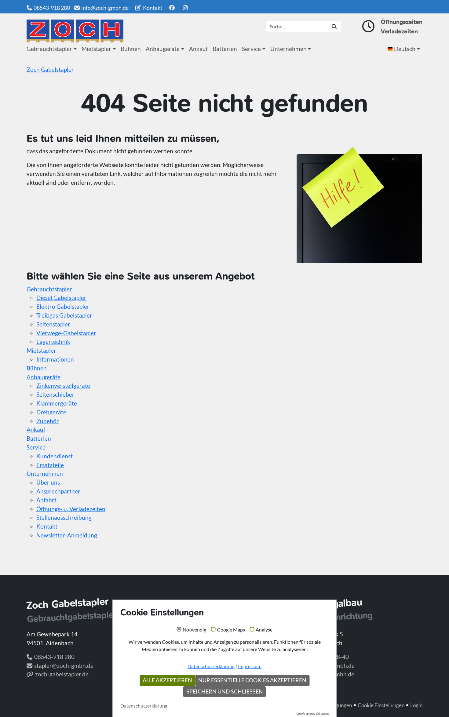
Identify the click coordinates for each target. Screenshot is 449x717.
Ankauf (198, 48)
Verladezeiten (399, 31)
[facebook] (171, 7)
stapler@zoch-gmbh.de (63, 665)
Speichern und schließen (224, 691)
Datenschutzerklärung (211, 666)
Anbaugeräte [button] (163, 48)
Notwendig (194, 629)
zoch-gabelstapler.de (62, 674)
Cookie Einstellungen (381, 705)
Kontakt (152, 7)
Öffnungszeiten (401, 21)
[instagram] (185, 7)
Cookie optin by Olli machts (312, 713)
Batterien (225, 48)
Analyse (264, 629)
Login (416, 705)
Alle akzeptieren (167, 680)
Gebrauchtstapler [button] (49, 48)
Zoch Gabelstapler (50, 69)
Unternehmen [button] (288, 48)
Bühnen (131, 48)
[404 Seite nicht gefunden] (75, 31)
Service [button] (251, 48)
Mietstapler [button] (96, 48)
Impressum (249, 666)
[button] (405, 49)
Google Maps (231, 629)
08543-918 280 (52, 7)
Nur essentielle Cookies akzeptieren (252, 680)
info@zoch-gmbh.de (105, 7)
